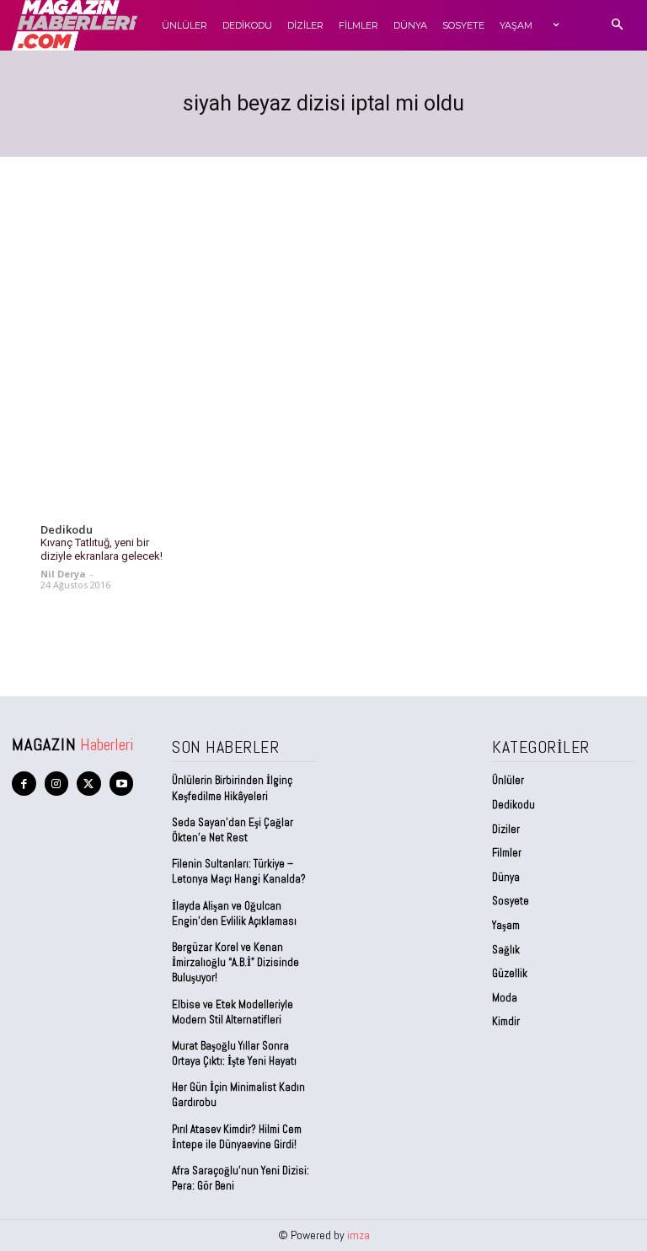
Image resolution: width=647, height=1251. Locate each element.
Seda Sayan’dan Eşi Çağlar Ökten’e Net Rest (232, 830)
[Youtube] (122, 783)
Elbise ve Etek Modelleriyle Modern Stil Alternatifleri (232, 1012)
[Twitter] (89, 783)
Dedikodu (66, 530)
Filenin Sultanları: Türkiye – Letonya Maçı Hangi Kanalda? (239, 871)
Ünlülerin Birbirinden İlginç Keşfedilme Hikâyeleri (232, 788)
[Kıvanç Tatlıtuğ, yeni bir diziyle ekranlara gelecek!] (102, 481)
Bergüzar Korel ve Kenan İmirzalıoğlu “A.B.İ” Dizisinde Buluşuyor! (235, 962)
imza (358, 1235)
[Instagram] (57, 783)
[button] (617, 25)
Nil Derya (63, 573)
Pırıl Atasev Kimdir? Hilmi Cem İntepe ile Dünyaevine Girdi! (237, 1137)
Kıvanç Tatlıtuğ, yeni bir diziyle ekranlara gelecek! (101, 549)
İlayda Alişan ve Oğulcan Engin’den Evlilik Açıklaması (234, 913)
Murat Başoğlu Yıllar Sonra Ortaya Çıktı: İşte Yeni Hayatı (234, 1053)
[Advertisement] (323, 283)
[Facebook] (24, 783)
